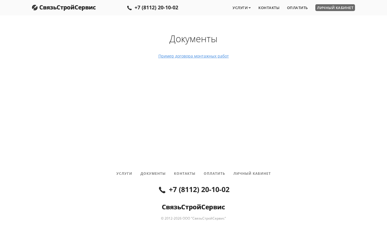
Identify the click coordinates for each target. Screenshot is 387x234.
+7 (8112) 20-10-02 (156, 7)
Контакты (268, 7)
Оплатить (297, 7)
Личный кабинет (335, 7)
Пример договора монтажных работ (193, 56)
